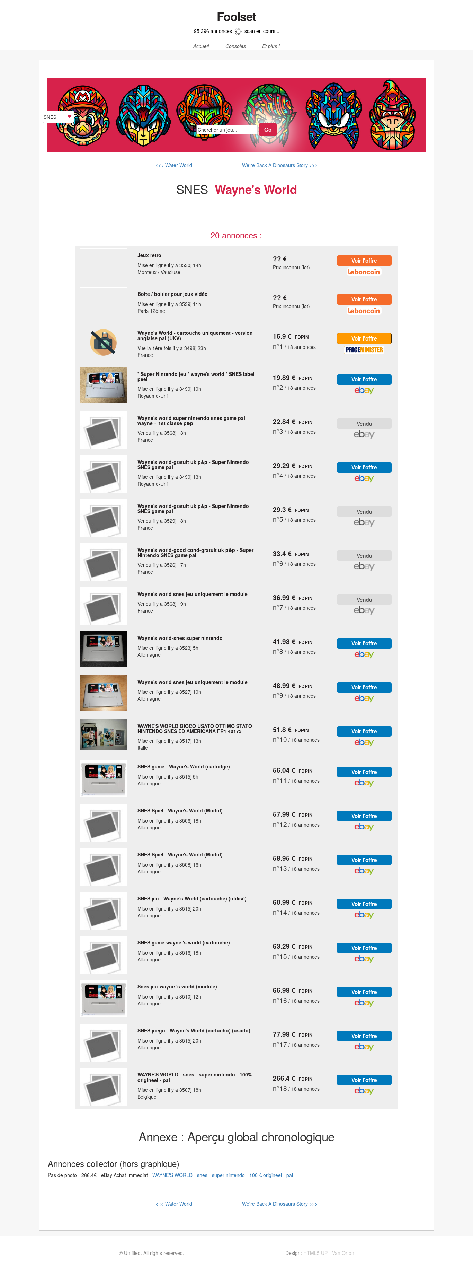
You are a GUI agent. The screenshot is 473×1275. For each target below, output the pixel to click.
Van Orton (343, 1252)
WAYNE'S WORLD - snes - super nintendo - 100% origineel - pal (222, 1174)
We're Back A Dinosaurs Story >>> (279, 164)
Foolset (236, 16)
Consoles (235, 46)
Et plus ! (271, 46)
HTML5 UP (315, 1252)
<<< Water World (173, 164)
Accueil (201, 46)
